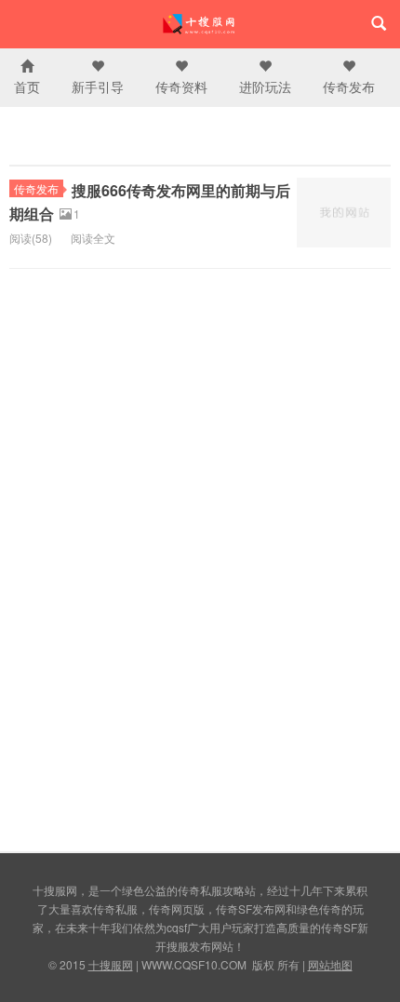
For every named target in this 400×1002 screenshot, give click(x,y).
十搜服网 (110, 964)
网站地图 (330, 964)
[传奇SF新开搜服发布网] (200, 24)
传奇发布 (349, 86)
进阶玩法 (265, 86)
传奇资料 (181, 86)
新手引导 (98, 86)
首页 (27, 86)
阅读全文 (93, 238)
